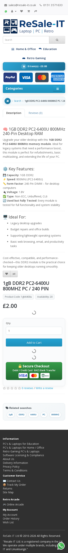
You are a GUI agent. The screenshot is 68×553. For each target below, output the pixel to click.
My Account (10, 514)
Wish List (8, 522)
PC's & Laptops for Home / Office (23, 447)
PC (43, 414)
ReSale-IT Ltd (11, 536)
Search (17, 100)
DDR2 (21, 414)
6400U (33, 414)
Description (13, 113)
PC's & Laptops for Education (21, 444)
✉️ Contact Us (11, 481)
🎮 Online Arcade (13, 504)
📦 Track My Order (14, 484)
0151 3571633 (52, 5)
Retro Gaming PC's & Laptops (21, 451)
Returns (7, 488)
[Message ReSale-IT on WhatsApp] (5, 11)
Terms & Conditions (15, 470)
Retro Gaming (36, 58)
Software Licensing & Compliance (23, 455)
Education (50, 49)
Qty (8, 323)
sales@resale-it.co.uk (22, 5)
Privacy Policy (11, 466)
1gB (11, 414)
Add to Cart (34, 342)
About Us (8, 459)
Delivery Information (15, 463)
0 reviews (27, 388)
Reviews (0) (35, 113)
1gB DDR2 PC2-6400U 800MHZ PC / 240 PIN (46, 100)
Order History (11, 518)
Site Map (8, 492)
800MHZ (55, 414)
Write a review (44, 388)
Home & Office (26, 49)
